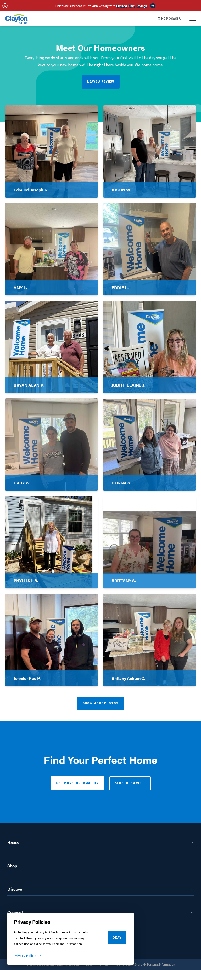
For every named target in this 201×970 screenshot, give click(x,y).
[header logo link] (16, 19)
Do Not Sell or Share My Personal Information (145, 964)
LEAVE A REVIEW (100, 81)
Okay (116, 937)
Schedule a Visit (130, 783)
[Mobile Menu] (192, 18)
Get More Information (77, 783)
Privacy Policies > (27, 956)
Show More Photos (100, 703)
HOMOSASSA (171, 18)
